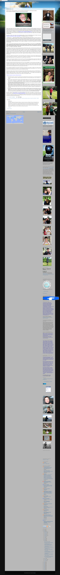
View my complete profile (46, 463)
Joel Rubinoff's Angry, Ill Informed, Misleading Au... (48, 553)
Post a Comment (9, 108)
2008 (44, 567)
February (45, 559)
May (45, 539)
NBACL (35, 98)
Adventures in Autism (47, 488)
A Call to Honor (45, 489)
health (46, 390)
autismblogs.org (45, 293)
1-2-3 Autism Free (46, 509)
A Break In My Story (46, 510)
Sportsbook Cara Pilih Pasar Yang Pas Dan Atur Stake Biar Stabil (48, 471)
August (45, 536)
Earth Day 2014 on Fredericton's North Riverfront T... (48, 546)
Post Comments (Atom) (13, 113)
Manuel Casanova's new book (47, 496)
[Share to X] (19, 97)
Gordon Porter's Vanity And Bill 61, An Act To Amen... (48, 555)
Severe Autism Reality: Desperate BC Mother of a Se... (48, 543)
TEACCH (37, 98)
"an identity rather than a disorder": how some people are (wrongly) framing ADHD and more (48, 468)
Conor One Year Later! (47, 541)
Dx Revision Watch (46, 484)
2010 (44, 565)
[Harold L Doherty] (51, 299)
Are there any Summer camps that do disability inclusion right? (48, 507)
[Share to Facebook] (20, 97)
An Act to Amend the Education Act (12, 98)
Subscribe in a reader (45, 459)
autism (18, 98)
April (45, 540)
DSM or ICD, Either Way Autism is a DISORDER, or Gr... (48, 548)
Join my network (48, 391)
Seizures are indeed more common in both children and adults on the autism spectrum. (48, 168)
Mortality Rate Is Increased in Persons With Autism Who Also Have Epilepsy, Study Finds (48, 516)
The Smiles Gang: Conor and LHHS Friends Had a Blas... (48, 551)
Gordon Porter (32, 98)
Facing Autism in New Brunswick (15, 4)
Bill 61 (20, 98)
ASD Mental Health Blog (47, 481)
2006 (44, 569)
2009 (44, 566)
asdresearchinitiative (47, 498)
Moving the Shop (46, 504)
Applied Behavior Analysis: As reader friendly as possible (48, 491)
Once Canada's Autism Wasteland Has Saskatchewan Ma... (48, 556)
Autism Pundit (46, 506)
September (45, 535)
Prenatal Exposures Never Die (48, 503)
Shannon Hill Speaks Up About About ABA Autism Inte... (48, 544)
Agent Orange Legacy (47, 470)
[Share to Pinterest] (21, 97)
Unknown (45, 462)
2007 (44, 568)
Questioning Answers (47, 466)
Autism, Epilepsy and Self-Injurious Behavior (47, 512)
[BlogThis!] (18, 97)
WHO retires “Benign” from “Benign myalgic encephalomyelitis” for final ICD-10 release (48, 486)
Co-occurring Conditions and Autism (48, 499)
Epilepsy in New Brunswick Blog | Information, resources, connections (48, 522)
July (45, 537)
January (45, 560)
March (45, 558)
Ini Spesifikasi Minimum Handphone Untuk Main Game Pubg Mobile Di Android (48, 493)
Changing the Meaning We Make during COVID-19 (47, 482)
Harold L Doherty (45, 273)
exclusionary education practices (26, 98)
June (45, 538)
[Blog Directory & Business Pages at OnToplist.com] (48, 379)
